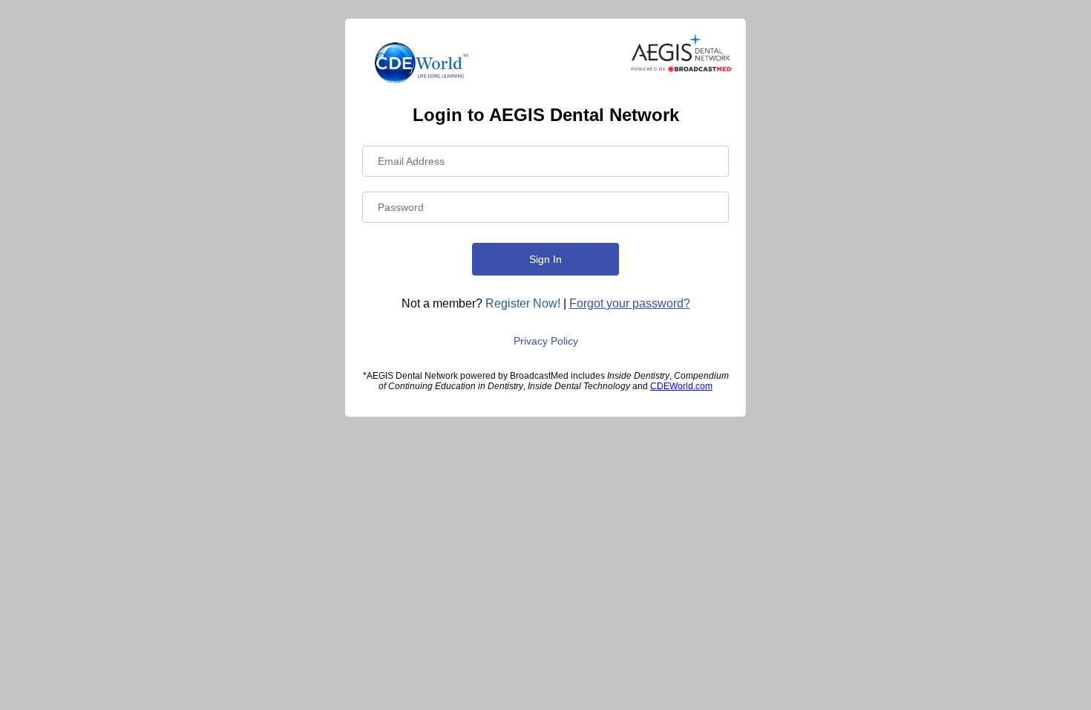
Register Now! (522, 303)
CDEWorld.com (681, 386)
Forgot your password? (629, 303)
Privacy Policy (546, 341)
